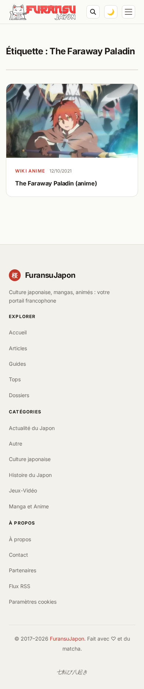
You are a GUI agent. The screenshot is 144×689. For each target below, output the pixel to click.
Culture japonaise (30, 459)
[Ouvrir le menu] (128, 11)
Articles (18, 348)
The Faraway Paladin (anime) (56, 183)
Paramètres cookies (32, 601)
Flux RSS (19, 586)
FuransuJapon (67, 638)
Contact (18, 555)
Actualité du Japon (32, 428)
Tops (15, 379)
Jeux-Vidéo (23, 490)
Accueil (18, 332)
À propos (20, 539)
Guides (17, 364)
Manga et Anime (29, 506)
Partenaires (22, 570)
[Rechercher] (93, 11)
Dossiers (19, 395)
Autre (15, 443)
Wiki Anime (30, 171)
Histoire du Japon (30, 475)
